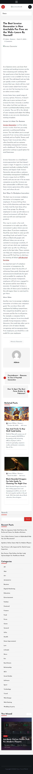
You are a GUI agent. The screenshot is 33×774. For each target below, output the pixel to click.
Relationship (8, 667)
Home (5, 13)
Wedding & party (9, 706)
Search (4, 513)
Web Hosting (8, 702)
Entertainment (8, 597)
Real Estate (7, 663)
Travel (6, 693)
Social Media (8, 676)
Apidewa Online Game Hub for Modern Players (16, 543)
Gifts (5, 632)
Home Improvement (10, 641)
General (6, 628)
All (4, 567)
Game (6, 623)
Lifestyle (6, 650)
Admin (7, 39)
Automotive (7, 580)
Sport (5, 685)
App (5, 571)
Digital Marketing (9, 588)
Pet (5, 658)
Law (5, 645)
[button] (27, 714)
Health (6, 637)
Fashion (6, 602)
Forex (5, 619)
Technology (7, 689)
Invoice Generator (9, 125)
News (5, 654)
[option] (16, 733)
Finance (6, 610)
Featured (6, 606)
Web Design (7, 698)
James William (12, 423)
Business (12, 39)
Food (5, 615)
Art (5, 575)
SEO (5, 671)
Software (6, 680)
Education (7, 593)
